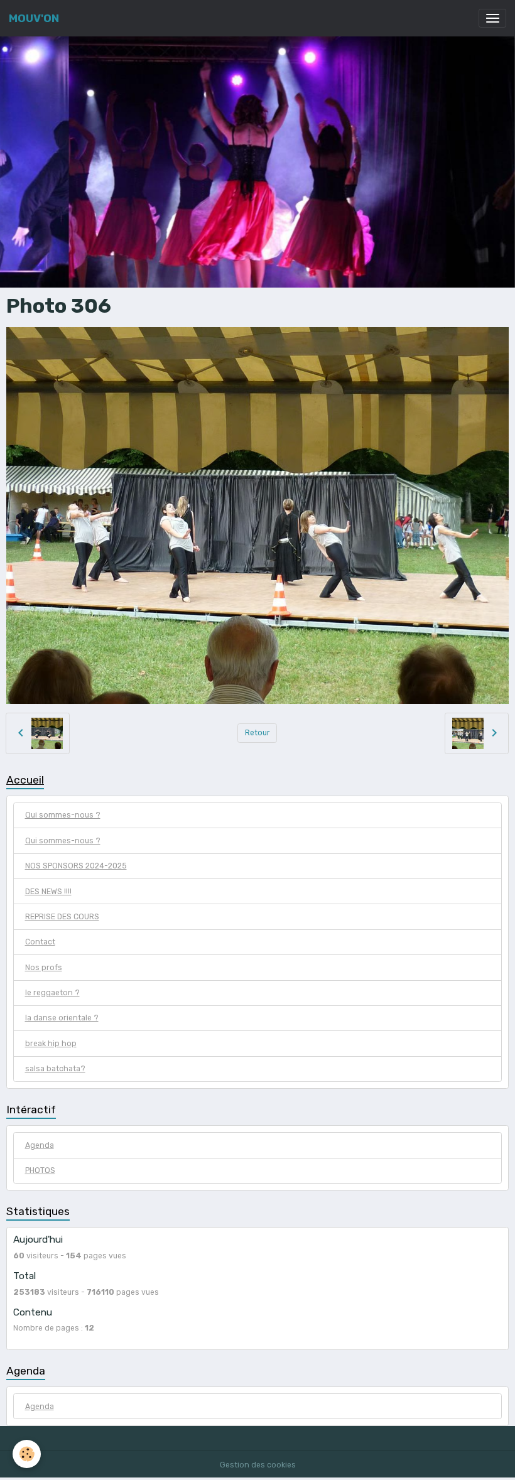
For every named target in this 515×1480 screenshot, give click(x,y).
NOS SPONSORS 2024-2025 (76, 866)
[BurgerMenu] (492, 18)
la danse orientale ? (62, 1017)
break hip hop (51, 1043)
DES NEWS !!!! (48, 891)
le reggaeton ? (52, 992)
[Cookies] (27, 1454)
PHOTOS (40, 1170)
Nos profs (43, 967)
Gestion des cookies (258, 1465)
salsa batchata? (55, 1068)
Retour (257, 732)
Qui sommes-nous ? (62, 815)
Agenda (39, 1145)
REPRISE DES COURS (62, 916)
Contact (40, 941)
